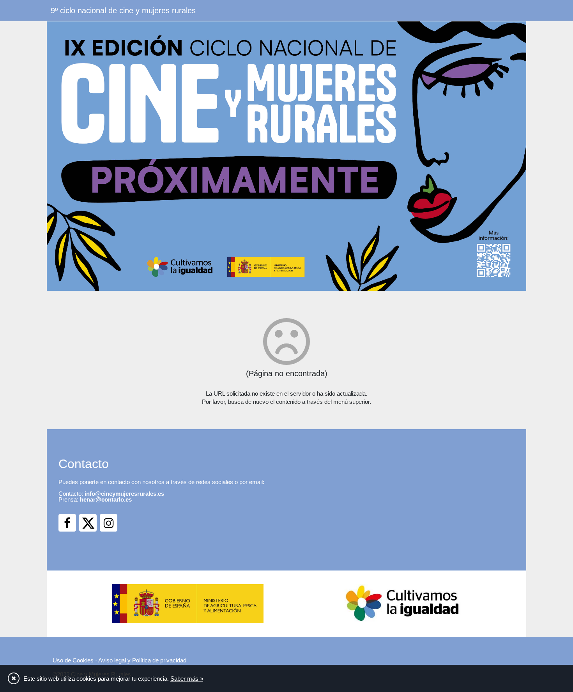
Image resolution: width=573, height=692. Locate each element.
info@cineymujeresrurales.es (124, 493)
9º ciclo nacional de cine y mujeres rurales (123, 10)
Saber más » (186, 678)
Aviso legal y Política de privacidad (142, 660)
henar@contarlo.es (106, 499)
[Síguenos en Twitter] (88, 523)
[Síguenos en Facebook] (67, 523)
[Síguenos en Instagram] (108, 523)
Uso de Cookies (73, 660)
